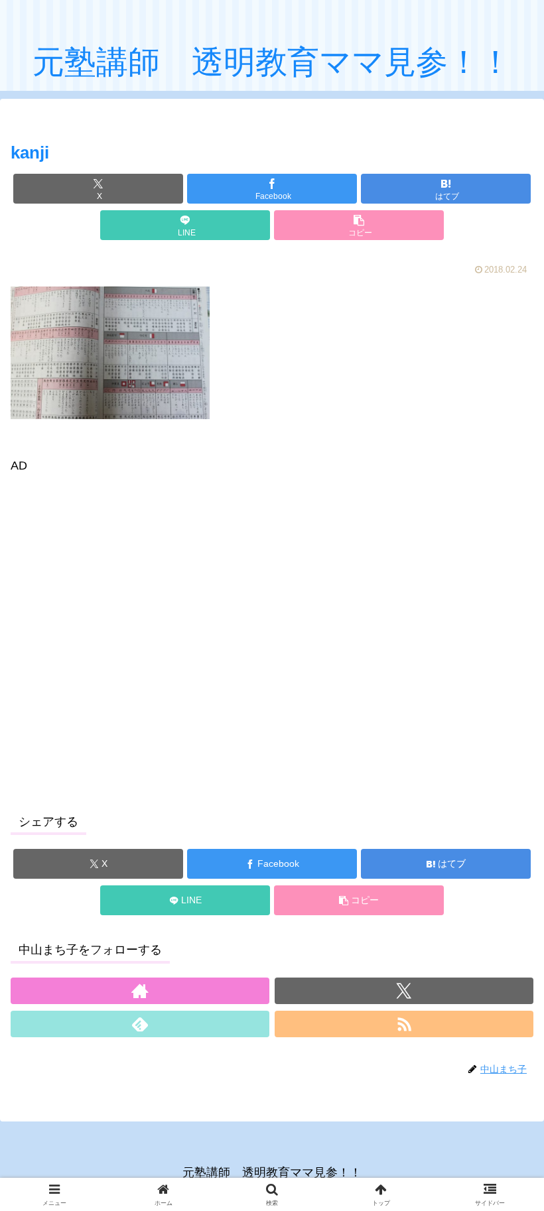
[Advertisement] (272, 632)
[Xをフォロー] (404, 991)
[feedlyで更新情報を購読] (140, 1024)
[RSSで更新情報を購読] (404, 1024)
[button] (359, 225)
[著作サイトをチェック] (140, 991)
